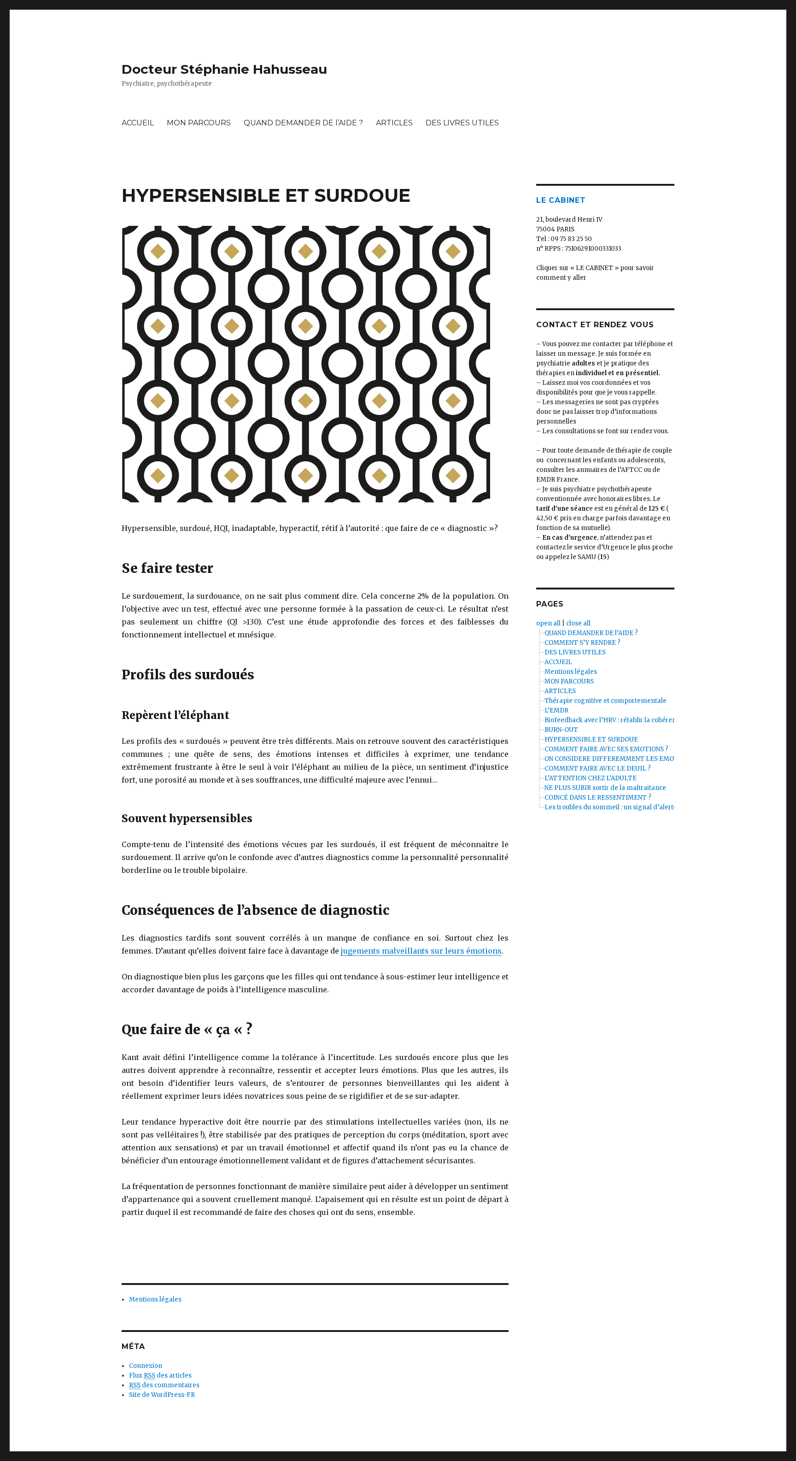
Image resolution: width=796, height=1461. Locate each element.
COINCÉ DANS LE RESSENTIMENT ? (597, 797)
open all (548, 623)
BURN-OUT (561, 730)
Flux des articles (160, 1375)
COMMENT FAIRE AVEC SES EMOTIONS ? (606, 749)
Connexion (145, 1366)
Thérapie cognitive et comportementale (605, 701)
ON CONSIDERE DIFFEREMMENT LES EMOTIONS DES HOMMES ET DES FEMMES (667, 759)
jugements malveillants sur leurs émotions (421, 950)
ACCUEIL (138, 122)
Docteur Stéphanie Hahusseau (224, 69)
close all (578, 623)
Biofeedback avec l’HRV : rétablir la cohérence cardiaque (629, 720)
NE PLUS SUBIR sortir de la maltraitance (605, 788)
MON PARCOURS (199, 122)
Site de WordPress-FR (162, 1395)
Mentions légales (155, 1299)
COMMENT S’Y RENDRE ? (582, 643)
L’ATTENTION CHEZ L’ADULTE (590, 778)
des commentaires (164, 1385)
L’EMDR (556, 710)
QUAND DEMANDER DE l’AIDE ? (303, 122)
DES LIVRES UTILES (462, 122)
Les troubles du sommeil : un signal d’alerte (610, 807)
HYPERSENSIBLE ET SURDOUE (591, 739)
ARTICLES (394, 122)
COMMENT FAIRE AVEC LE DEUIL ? (597, 768)
